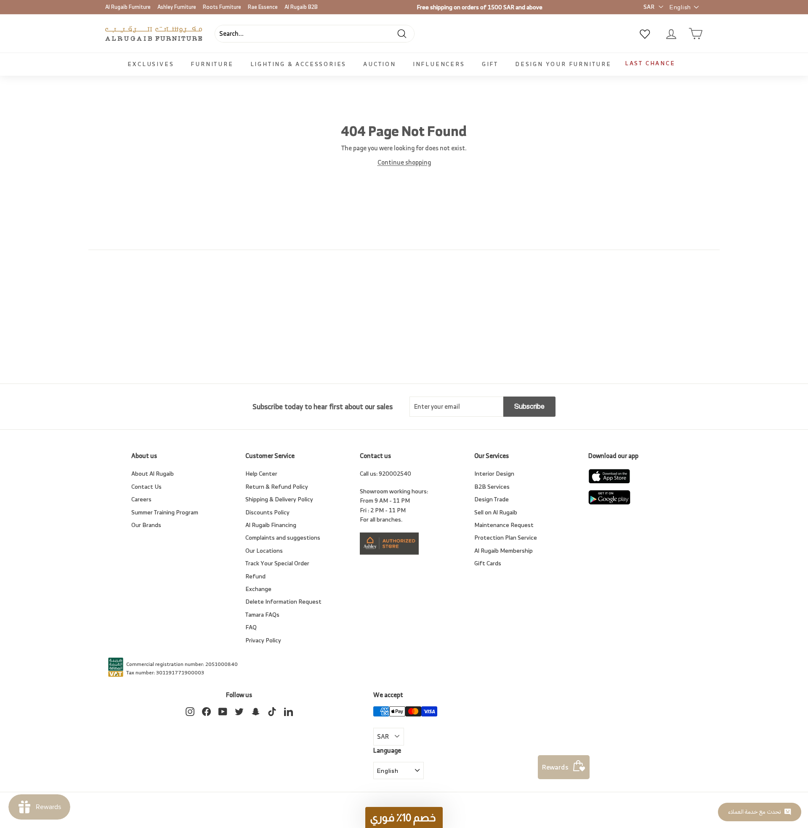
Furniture (212, 64)
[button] (404, 817)
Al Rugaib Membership (503, 550)
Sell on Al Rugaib (495, 512)
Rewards (555, 767)
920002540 (395, 473)
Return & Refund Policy (276, 486)
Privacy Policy (263, 640)
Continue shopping (404, 162)
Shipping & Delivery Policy (279, 499)
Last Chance (650, 63)
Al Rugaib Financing (270, 524)
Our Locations (264, 550)
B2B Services (492, 486)
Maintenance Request (504, 524)
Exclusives (151, 64)
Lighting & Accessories (298, 64)
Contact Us (146, 486)
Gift (490, 64)
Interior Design (494, 473)
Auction (379, 64)
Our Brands (146, 524)
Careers (141, 499)
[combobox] (314, 33)
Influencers (439, 64)
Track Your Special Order (277, 563)
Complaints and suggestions (282, 537)
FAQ (251, 627)
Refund (255, 576)
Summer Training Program (164, 512)
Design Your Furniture (563, 64)
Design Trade (491, 499)
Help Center (261, 473)
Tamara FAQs (262, 614)
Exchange (258, 588)
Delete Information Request (283, 601)
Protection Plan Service (505, 537)
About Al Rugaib (152, 473)
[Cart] (695, 34)
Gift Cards (487, 563)
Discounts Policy (267, 512)
